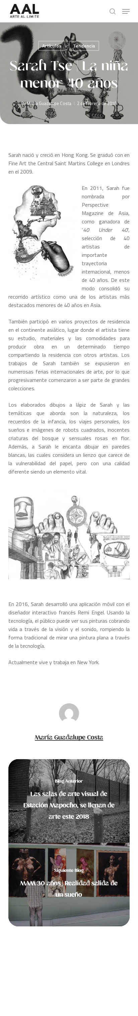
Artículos (51, 45)
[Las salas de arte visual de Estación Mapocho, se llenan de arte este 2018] (69, 801)
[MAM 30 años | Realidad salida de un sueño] (69, 884)
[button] (126, 11)
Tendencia (84, 45)
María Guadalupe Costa (49, 103)
